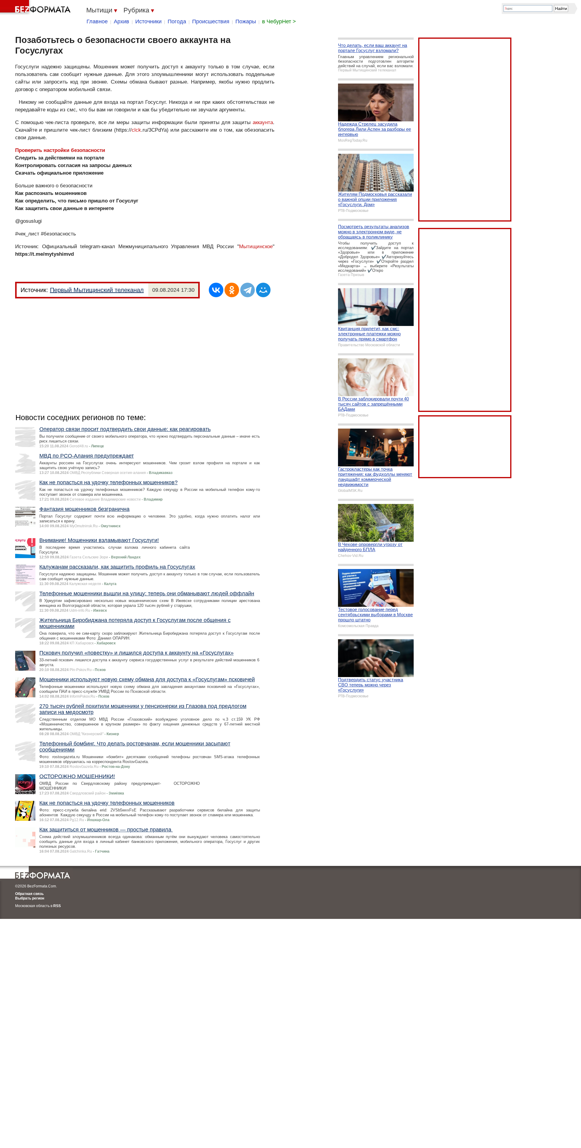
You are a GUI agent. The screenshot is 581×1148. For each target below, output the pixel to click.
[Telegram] (247, 290)
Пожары (245, 21)
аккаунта (263, 122)
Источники (148, 21)
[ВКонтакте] (216, 290)
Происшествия (210, 21)
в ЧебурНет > (279, 21)
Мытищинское (256, 246)
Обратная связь (29, 894)
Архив (121, 21)
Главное (97, 21)
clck (136, 130)
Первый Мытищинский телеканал (97, 290)
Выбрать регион (29, 898)
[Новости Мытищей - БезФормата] (36, 7)
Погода (177, 21)
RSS (57, 906)
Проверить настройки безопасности (60, 150)
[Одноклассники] (232, 290)
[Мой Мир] (263, 290)
